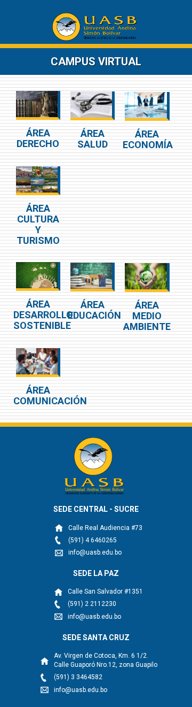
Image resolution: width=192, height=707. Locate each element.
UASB (96, 27)
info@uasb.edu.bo (95, 552)
